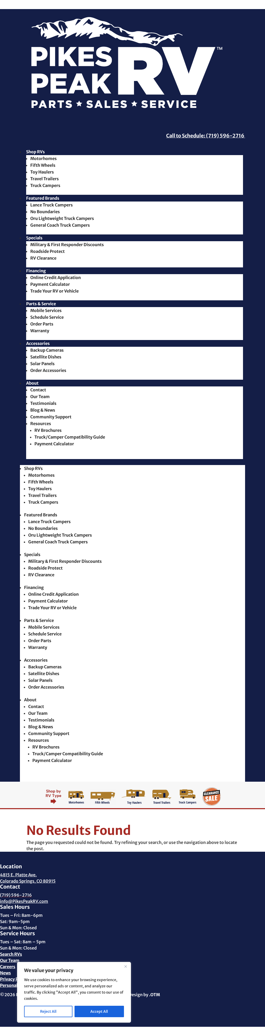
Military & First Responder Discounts (67, 244)
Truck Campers (45, 185)
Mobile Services (46, 310)
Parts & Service (41, 303)
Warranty (39, 330)
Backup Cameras (47, 350)
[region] (74, 992)
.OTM (154, 994)
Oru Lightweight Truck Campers (62, 218)
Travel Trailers (44, 178)
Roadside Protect (47, 251)
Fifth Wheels (42, 165)
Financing (36, 270)
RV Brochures (48, 430)
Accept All (99, 1011)
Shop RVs (35, 151)
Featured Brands (42, 198)
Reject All (48, 1011)
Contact (38, 389)
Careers (7, 966)
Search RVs (11, 954)
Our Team (40, 396)
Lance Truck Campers (51, 204)
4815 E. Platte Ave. (18, 874)
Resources (40, 423)
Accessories (38, 343)
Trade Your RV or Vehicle (54, 291)
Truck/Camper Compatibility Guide (69, 437)
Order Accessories (48, 370)
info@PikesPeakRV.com (24, 901)
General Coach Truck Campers (60, 225)
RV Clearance (43, 258)
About (32, 383)
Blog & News (42, 410)
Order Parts (41, 324)
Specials (34, 237)
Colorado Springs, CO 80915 (28, 881)
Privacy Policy (14, 979)
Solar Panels (42, 363)
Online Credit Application (55, 277)
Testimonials (43, 403)
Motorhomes (43, 158)
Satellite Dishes (45, 356)
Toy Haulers (42, 172)
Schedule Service (47, 317)
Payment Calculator (50, 284)
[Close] (125, 966)
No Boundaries (45, 211)
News (5, 972)
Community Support (50, 416)
